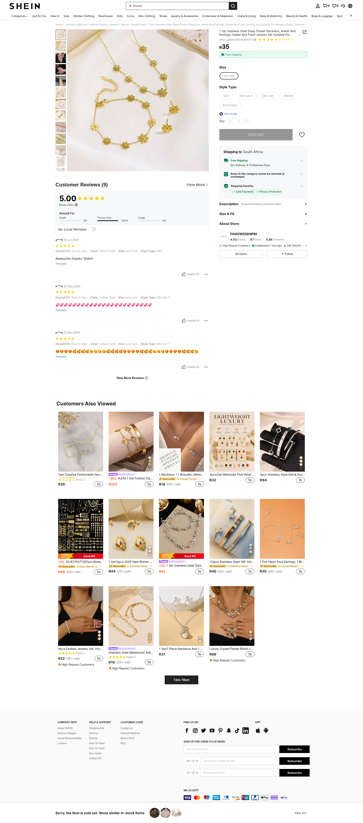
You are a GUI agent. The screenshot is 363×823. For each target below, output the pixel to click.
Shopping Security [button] (242, 186)
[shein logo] (24, 6)
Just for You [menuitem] (39, 16)
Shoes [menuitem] (163, 16)
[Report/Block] (206, 274)
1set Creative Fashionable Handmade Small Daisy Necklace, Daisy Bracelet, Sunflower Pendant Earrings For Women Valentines (80, 474)
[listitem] (81, 452)
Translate (60, 263)
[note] (80, 556)
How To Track (97, 748)
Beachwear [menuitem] (106, 16)
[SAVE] (302, 134)
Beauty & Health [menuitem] (296, 16)
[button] (343, 5)
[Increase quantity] (246, 121)
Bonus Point (127, 738)
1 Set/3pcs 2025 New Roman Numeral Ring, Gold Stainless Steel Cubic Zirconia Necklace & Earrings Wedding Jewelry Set (131, 561)
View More (181, 680)
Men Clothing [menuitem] (146, 16)
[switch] (92, 229)
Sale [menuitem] (66, 16)
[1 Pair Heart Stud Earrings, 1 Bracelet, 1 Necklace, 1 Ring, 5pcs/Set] (282, 529)
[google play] (266, 732)
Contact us (127, 728)
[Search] (233, 6)
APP (257, 722)
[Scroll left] (345, 16)
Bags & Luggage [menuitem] (322, 16)
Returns (93, 733)
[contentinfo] (247, 797)
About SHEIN (65, 728)
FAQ (123, 743)
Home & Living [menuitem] (247, 16)
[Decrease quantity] (230, 121)
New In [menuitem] (55, 16)
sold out (256, 135)
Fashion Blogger (67, 733)
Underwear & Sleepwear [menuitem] (217, 16)
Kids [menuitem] (119, 16)
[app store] (258, 732)
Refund (93, 738)
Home (58, 24)
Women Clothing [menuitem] (83, 16)
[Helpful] (183, 274)
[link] (326, 5)
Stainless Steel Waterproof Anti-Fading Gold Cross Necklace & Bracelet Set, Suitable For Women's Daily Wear (131, 652)
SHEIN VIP (95, 758)
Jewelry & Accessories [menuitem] (184, 16)
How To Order (97, 743)
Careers (62, 743)
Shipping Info (96, 728)
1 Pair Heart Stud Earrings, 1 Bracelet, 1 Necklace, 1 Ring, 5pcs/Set (282, 561)
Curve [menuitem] (130, 16)
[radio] (228, 75)
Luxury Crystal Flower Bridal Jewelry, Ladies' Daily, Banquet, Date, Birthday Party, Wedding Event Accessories (231, 648)
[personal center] (317, 5)
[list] (217, 730)
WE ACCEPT (191, 790)
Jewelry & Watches (76, 24)
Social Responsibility (70, 738)
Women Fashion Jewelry (104, 24)
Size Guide (95, 753)
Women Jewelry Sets (133, 24)
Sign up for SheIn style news (204, 741)
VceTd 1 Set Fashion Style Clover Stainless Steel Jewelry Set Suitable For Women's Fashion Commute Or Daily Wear (131, 478)
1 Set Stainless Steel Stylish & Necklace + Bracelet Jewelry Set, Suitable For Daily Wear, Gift (182, 565)
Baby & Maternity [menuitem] (271, 16)
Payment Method (130, 733)
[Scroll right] (350, 16)
